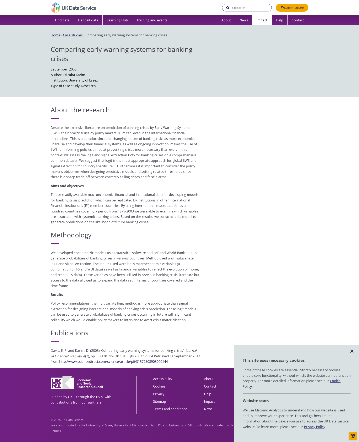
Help (279, 20)
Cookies (159, 386)
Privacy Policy (314, 427)
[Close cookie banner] (352, 351)
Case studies (73, 35)
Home (55, 35)
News (244, 20)
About (226, 20)
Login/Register (294, 8)
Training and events (151, 20)
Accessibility (162, 379)
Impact (262, 20)
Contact (298, 20)
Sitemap (159, 401)
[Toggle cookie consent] (353, 436)
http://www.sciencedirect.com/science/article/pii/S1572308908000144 (113, 361)
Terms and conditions (170, 409)
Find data (62, 20)
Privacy (158, 394)
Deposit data (88, 20)
